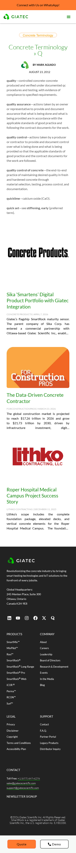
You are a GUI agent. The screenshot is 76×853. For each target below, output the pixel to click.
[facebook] (35, 618)
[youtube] (18, 618)
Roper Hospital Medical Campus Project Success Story (32, 496)
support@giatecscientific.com (23, 787)
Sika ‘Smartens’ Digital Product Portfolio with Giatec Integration (38, 300)
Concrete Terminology (38, 35)
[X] (44, 618)
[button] (69, 17)
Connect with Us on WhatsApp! (38, 5)
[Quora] (53, 618)
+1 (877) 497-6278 (29, 778)
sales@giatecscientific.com (21, 783)
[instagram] (27, 618)
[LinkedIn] (9, 618)
